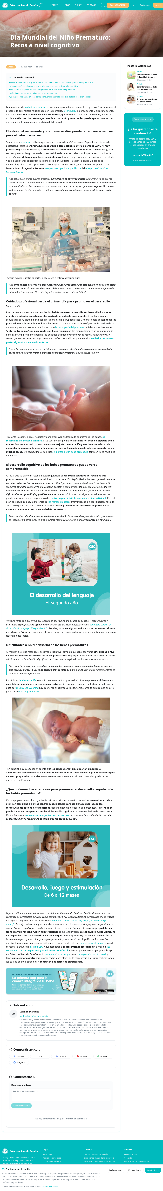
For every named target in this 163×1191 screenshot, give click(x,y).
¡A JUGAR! (103, 5)
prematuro (26, 142)
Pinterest (83, 1056)
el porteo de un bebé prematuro (71, 451)
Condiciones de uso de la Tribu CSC (99, 1158)
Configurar (136, 1170)
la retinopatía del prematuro (70, 327)
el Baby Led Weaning (27, 687)
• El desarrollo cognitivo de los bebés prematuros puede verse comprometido (42, 89)
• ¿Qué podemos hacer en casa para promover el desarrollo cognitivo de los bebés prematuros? (50, 97)
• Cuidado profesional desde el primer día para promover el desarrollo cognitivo (43, 86)
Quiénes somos (130, 1154)
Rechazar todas (115, 1170)
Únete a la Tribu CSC (142, 119)
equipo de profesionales (93, 943)
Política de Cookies (50, 1186)
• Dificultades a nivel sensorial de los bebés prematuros (33, 93)
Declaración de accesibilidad (136, 1161)
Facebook (21, 1056)
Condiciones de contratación (96, 1154)
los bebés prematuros (36, 107)
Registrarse (145, 5)
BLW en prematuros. (29, 691)
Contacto (128, 1158)
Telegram (21, 1062)
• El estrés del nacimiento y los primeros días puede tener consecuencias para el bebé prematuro (51, 82)
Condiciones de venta (52, 1161)
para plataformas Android (92, 954)
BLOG (67, 5)
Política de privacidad (52, 1158)
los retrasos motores (59, 501)
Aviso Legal (47, 1154)
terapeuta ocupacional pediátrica (63, 168)
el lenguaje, (69, 110)
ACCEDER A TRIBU (118, 5)
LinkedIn (62, 1056)
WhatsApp (104, 1056)
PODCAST (91, 5)
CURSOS (78, 5)
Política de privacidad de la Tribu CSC (99, 1161)
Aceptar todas (153, 1170)
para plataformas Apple (57, 954)
